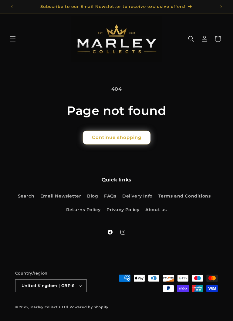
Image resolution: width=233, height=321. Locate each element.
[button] (12, 39)
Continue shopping (116, 137)
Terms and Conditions (184, 196)
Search (26, 196)
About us (156, 209)
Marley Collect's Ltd (49, 307)
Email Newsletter (60, 196)
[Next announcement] (221, 6)
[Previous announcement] (12, 6)
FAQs (110, 196)
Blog (92, 196)
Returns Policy (83, 209)
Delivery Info (137, 196)
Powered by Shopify (88, 307)
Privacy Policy (122, 209)
